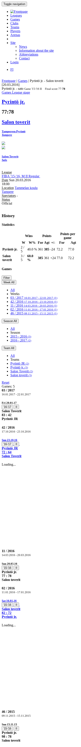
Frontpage (9, 81)
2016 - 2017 (20, 340)
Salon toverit (21, 375)
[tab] (40, 411)
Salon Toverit (21, 371)
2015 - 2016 (20, 336)
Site (13, 43)
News (23, 46)
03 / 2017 (33, 298)
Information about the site (36, 50)
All (12, 290)
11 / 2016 (33, 305)
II (16, 407)
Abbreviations (28, 54)
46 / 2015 (33, 313)
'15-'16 (7, 567)
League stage (21, 92)
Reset (5, 382)
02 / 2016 (33, 309)
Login (14, 62)
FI (11, 69)
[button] (40, 448)
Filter (6, 277)
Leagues (16, 15)
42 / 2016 (33, 301)
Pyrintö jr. (19, 367)
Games (15, 19)
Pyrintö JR (19, 363)
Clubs (14, 23)
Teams (14, 27)
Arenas (15, 35)
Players (15, 31)
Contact (24, 58)
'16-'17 (7, 407)
